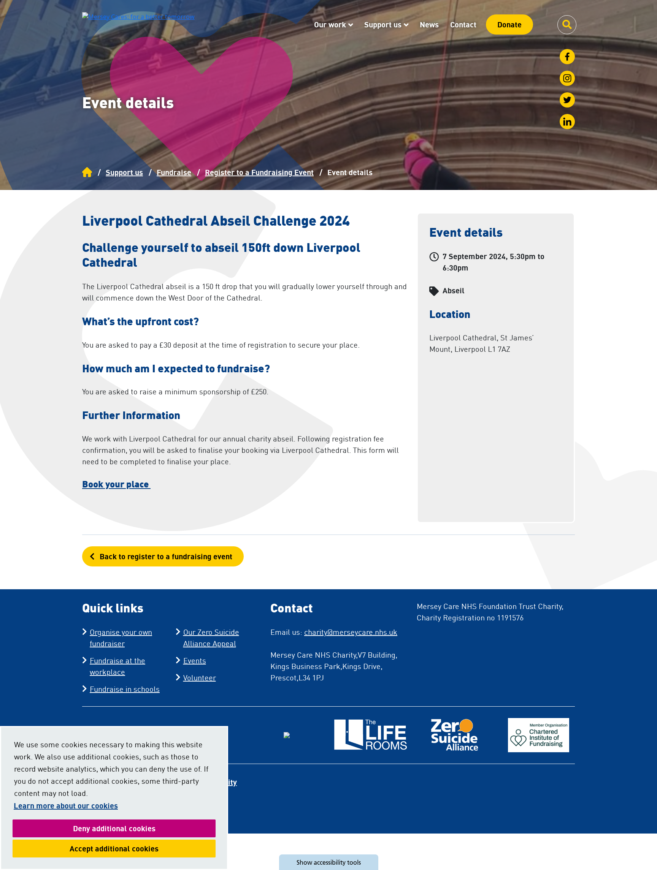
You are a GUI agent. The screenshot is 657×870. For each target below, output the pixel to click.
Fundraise (174, 172)
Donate (509, 24)
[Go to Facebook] (567, 56)
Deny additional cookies (144, 828)
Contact (463, 24)
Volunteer (199, 677)
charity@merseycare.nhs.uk (350, 632)
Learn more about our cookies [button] (66, 805)
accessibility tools (329, 862)
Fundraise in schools (125, 689)
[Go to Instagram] (567, 78)
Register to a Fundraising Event (259, 172)
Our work (330, 24)
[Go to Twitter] (567, 100)
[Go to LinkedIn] (567, 121)
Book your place (116, 484)
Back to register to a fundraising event (166, 556)
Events (194, 660)
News (429, 24)
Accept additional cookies (143, 848)
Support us (383, 24)
